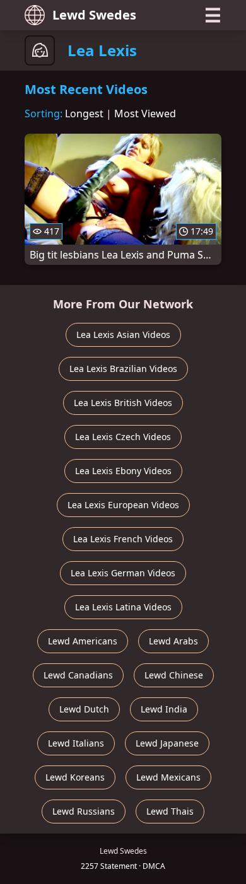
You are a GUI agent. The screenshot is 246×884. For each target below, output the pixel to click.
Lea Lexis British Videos (123, 403)
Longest (84, 113)
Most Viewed (145, 113)
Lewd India (164, 709)
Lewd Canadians (78, 675)
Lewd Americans (82, 641)
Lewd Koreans (75, 777)
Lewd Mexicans (168, 777)
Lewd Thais (170, 811)
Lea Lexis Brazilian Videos (123, 369)
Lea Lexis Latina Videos (123, 607)
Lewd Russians (83, 811)
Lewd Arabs (173, 641)
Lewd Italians (76, 743)
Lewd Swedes (94, 14)
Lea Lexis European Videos (123, 505)
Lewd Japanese (167, 743)
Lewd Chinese (173, 675)
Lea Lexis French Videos (123, 539)
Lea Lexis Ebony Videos (123, 471)
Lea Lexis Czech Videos (123, 437)
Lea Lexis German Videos (123, 573)
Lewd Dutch (84, 709)
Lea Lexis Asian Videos (123, 334)
